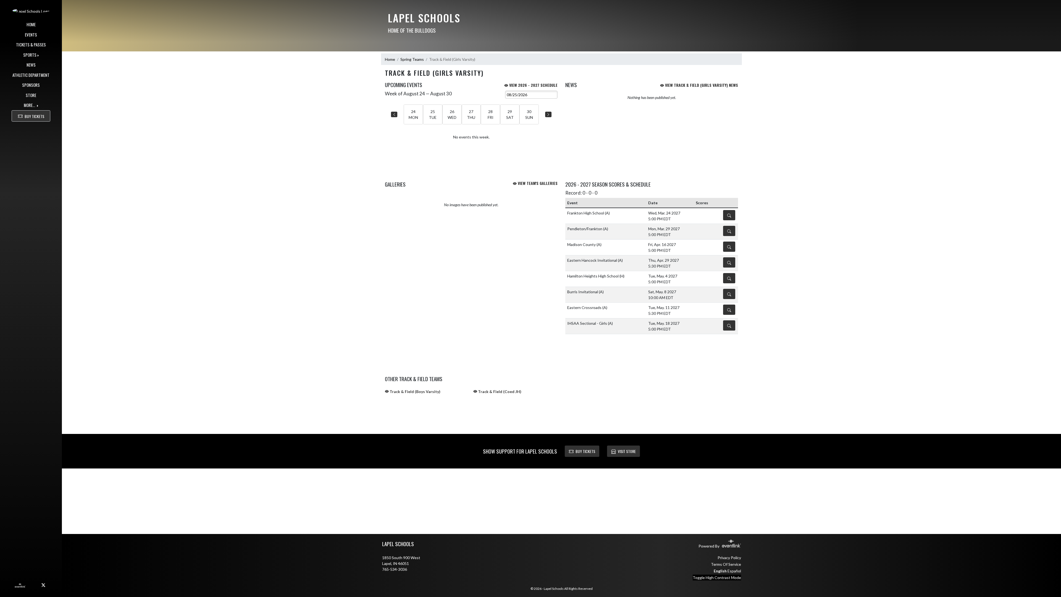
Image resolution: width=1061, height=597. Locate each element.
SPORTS (29, 55)
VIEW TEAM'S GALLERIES (537, 183)
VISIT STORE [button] (627, 451)
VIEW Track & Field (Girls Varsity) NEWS (701, 85)
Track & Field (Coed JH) (499, 391)
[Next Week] (548, 114)
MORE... (30, 105)
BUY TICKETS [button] (34, 116)
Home (390, 59)
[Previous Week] (394, 114)
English (720, 571)
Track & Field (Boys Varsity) (414, 391)
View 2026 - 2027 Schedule (533, 85)
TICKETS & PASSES (31, 44)
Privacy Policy (729, 557)
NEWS (31, 65)
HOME (31, 24)
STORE (31, 95)
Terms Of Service (726, 564)
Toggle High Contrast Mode (717, 577)
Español (734, 571)
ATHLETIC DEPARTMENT (30, 75)
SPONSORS (31, 85)
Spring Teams (412, 59)
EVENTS (31, 35)
